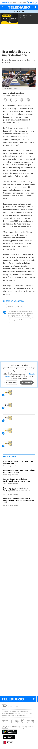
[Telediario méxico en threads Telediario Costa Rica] (28, 721)
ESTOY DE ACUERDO (26, 382)
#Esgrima (19, 306)
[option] (19, 79)
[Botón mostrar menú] (2, 7)
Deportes (19, 11)
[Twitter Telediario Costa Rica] (17, 721)
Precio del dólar (22, 2)
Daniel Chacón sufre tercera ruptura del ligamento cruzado (18, 462)
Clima (14, 2)
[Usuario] (36, 7)
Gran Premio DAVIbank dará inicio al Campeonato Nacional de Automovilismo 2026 (18, 501)
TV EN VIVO (32, 2)
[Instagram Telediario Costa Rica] (22, 721)
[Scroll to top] (34, 699)
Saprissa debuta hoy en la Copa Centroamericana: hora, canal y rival (16, 480)
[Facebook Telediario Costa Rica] (11, 721)
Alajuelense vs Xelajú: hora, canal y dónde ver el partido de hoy (19, 471)
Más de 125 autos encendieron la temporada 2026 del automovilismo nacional (16, 490)
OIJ (11, 2)
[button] (5, 100)
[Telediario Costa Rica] (19, 7)
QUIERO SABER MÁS (11, 382)
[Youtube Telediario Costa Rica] (33, 721)
